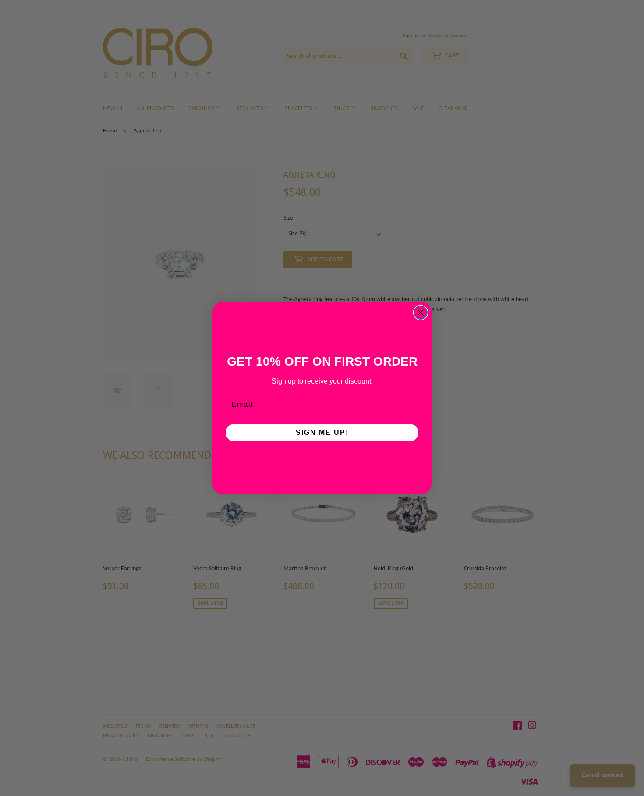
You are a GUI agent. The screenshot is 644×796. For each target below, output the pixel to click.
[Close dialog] (420, 312)
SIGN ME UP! (322, 432)
